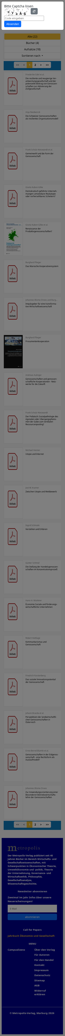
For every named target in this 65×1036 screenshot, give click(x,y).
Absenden (12, 24)
